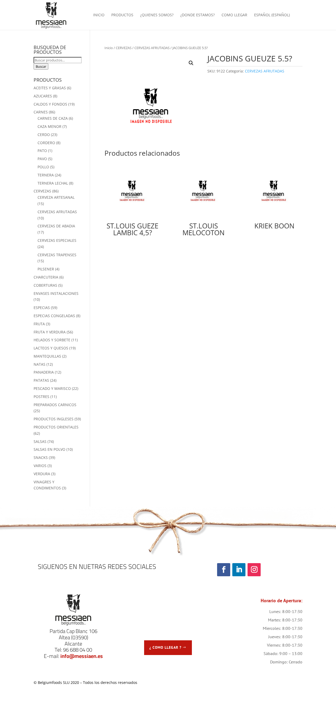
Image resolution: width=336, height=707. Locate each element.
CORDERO (46, 142)
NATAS (39, 364)
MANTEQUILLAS (47, 356)
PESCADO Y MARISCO (52, 388)
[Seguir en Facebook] (223, 569)
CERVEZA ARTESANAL (56, 197)
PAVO (42, 158)
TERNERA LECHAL (53, 183)
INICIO (98, 15)
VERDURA (42, 473)
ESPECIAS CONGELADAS (54, 315)
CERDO (44, 134)
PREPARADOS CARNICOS (55, 404)
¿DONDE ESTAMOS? (197, 15)
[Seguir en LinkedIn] (238, 569)
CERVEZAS (124, 47)
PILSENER (46, 268)
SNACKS (41, 457)
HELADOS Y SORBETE (52, 339)
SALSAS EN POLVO (49, 449)
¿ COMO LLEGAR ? (165, 647)
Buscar (41, 66)
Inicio (108, 47)
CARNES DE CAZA (53, 118)
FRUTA (39, 323)
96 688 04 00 (77, 649)
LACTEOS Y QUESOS (51, 347)
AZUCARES (43, 95)
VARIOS (40, 465)
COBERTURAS (45, 285)
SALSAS (40, 441)
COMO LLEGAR (234, 15)
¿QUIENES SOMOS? (157, 15)
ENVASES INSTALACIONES (56, 293)
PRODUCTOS (122, 15)
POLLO (43, 166)
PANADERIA (44, 372)
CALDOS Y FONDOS (50, 104)
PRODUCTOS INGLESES (54, 418)
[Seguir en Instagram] (254, 569)
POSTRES (41, 396)
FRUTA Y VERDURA (50, 331)
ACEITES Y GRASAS (50, 87)
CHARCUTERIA (46, 277)
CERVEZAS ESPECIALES (57, 240)
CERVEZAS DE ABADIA (56, 225)
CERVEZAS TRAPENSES (57, 254)
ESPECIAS (42, 307)
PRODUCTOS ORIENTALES (56, 427)
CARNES (41, 111)
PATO (42, 150)
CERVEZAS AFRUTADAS (152, 47)
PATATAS (41, 380)
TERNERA (46, 174)
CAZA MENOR (49, 126)
